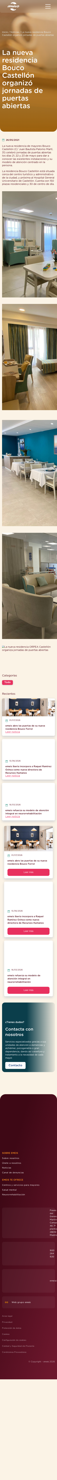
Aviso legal (7, 1316)
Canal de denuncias (13, 1173)
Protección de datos (11, 1328)
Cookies (6, 1334)
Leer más (28, 872)
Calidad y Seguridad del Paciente (18, 1346)
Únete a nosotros (11, 1163)
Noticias (14, 32)
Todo (7, 682)
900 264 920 (52, 1253)
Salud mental (9, 1190)
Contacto (15, 1065)
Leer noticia (12, 732)
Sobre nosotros (10, 1158)
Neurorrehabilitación (13, 1195)
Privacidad (7, 1322)
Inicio (5, 32)
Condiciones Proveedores (14, 1352)
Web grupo (21, 1302)
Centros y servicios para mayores (20, 1185)
